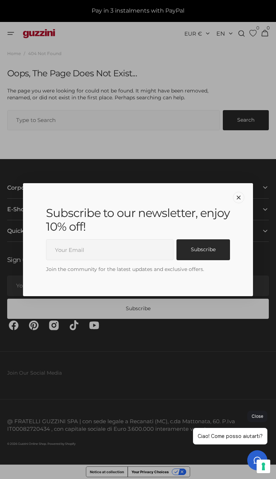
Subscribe (203, 249)
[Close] (238, 197)
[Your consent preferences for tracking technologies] (263, 466)
